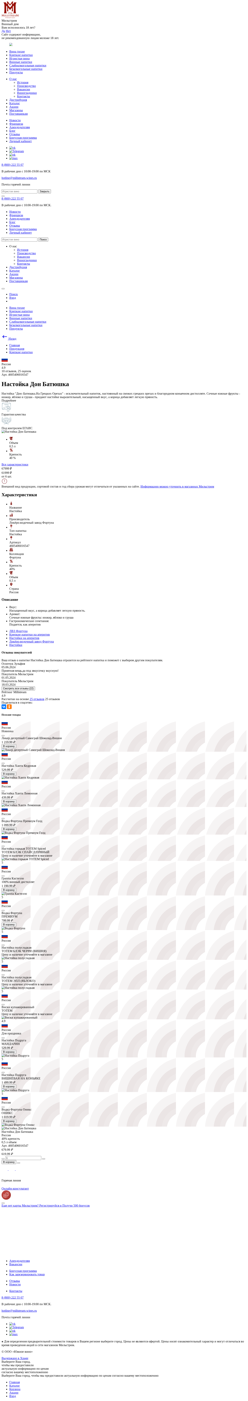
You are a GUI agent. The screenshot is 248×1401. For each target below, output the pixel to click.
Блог (12, 130)
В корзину (9, 746)
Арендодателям (19, 127)
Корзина (14, 1389)
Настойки (15, 645)
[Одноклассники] (9, 706)
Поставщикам (18, 113)
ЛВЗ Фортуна (18, 631)
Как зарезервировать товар (27, 1274)
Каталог (14, 103)
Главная (14, 1382)
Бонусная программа (23, 137)
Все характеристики (15, 464)
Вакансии (23, 89)
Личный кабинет (20, 141)
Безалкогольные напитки (25, 69)
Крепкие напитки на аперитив (29, 634)
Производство (26, 86)
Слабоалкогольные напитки (27, 65)
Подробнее (9, 400)
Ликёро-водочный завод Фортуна (31, 641)
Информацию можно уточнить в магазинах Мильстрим (177, 486)
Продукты (16, 72)
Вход (12, 1396)
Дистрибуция (18, 99)
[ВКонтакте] (4, 706)
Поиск (43, 239)
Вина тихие (17, 51)
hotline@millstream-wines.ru (19, 178)
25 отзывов (37, 699)
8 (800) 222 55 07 (13, 164)
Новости (15, 120)
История (22, 82)
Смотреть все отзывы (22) (18, 688)
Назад (12, 338)
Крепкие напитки (21, 55)
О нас (13, 79)
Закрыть (44, 191)
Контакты (23, 96)
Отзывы (14, 134)
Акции (13, 106)
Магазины (16, 110)
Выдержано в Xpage (15, 1358)
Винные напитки (20, 62)
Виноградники (27, 92)
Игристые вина (19, 58)
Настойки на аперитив (24, 638)
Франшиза (16, 123)
